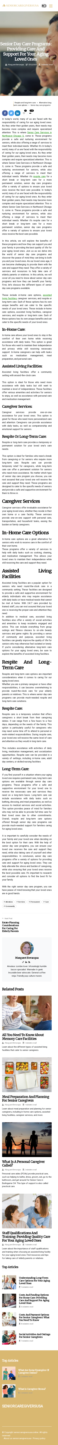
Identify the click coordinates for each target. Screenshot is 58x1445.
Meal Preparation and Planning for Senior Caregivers (25, 1098)
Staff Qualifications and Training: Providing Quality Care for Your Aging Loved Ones (26, 1236)
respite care (39, 176)
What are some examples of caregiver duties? (33, 1371)
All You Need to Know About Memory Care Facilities (23, 1037)
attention (9, 902)
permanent (35, 902)
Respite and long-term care (25, 103)
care (47, 902)
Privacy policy (39, 1438)
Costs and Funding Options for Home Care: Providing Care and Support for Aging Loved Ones (34, 1298)
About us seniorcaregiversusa (17, 1438)
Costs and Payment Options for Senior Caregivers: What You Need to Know (34, 1317)
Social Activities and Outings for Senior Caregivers (34, 1335)
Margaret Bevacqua (16, 65)
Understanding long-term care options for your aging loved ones (34, 1280)
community (10, 906)
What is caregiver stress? (32, 1389)
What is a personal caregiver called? (23, 1163)
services (21, 902)
